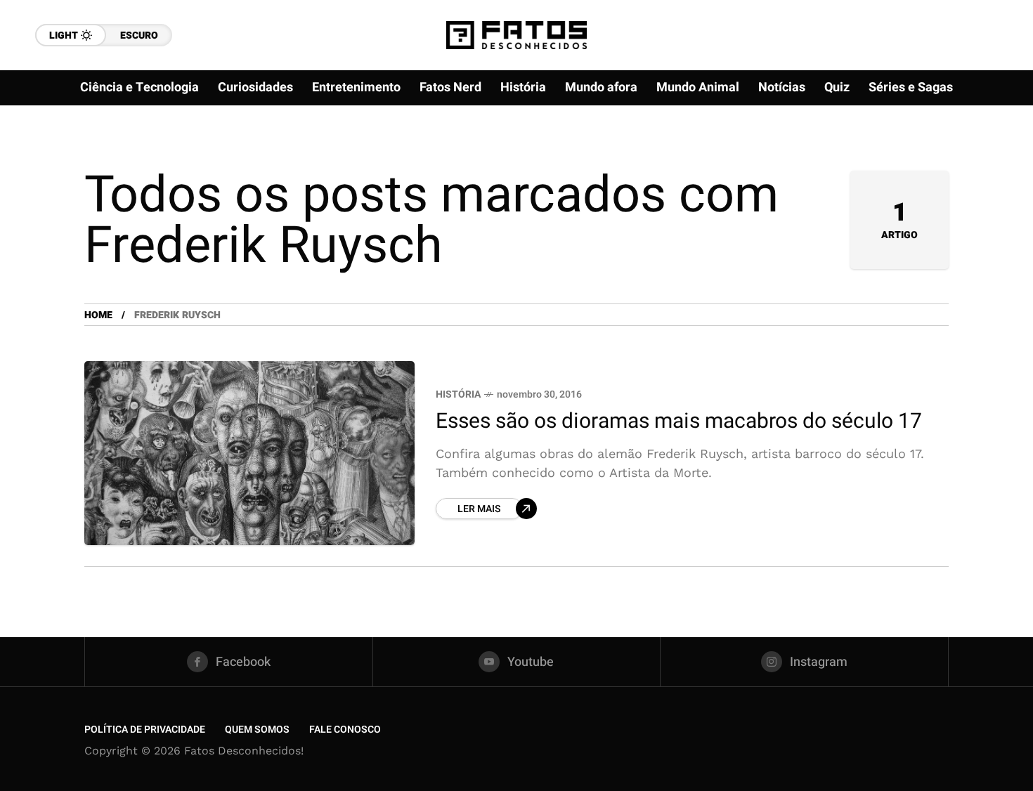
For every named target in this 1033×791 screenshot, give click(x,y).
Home (98, 315)
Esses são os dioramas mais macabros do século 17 (679, 421)
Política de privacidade (144, 729)
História (458, 394)
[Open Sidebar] (991, 161)
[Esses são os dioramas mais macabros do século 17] (249, 453)
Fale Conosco (345, 729)
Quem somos (257, 729)
